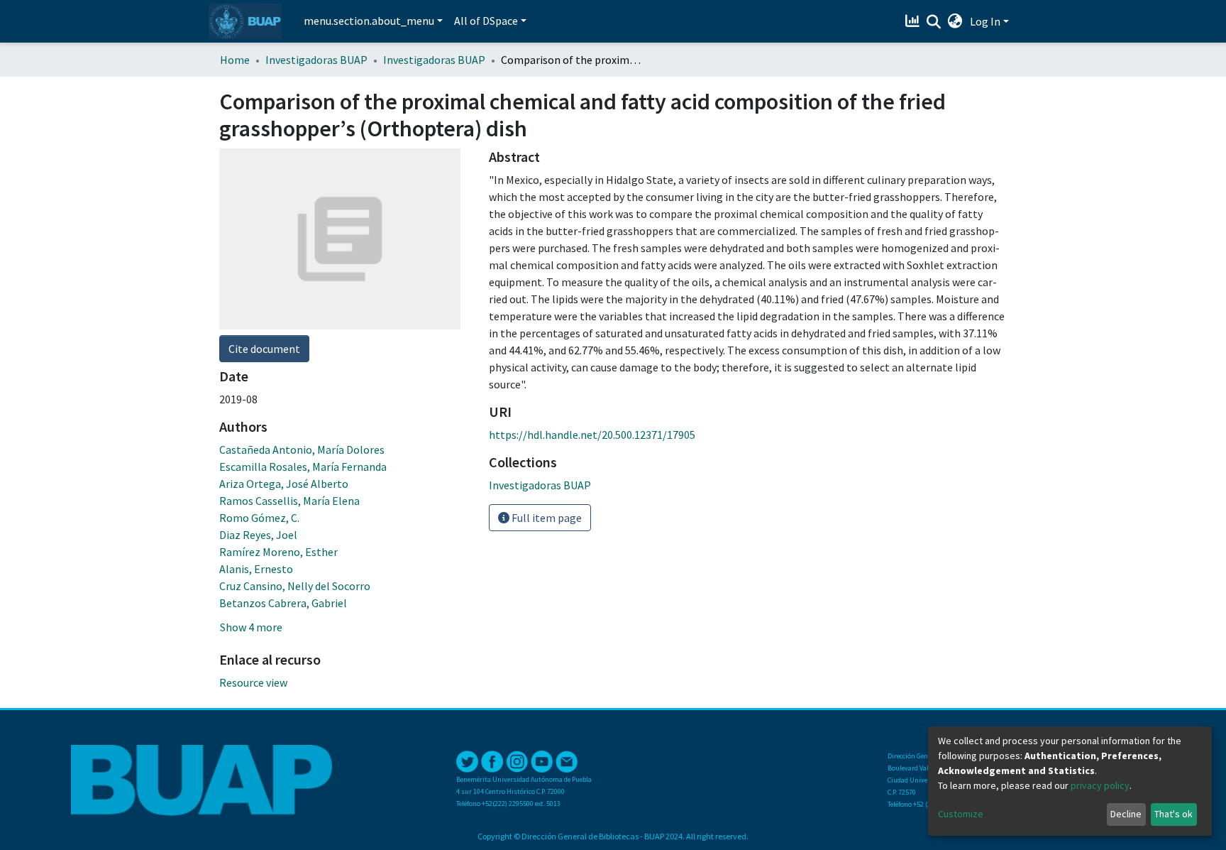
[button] (955, 21)
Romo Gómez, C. (259, 518)
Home (235, 60)
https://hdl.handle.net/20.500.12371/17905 (592, 434)
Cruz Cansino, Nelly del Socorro (294, 586)
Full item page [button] (545, 518)
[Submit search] (934, 22)
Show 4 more (251, 627)
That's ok (1173, 813)
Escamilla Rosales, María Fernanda (303, 466)
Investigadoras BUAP (316, 60)
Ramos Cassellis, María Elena (289, 501)
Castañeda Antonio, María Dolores (302, 449)
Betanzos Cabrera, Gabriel (283, 603)
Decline (1126, 813)
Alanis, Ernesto (256, 569)
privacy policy (1100, 785)
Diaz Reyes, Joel (258, 535)
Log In (985, 21)
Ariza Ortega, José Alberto (283, 483)
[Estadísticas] (914, 21)
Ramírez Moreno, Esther (278, 552)
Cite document (264, 349)
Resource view (253, 682)
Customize (960, 813)
